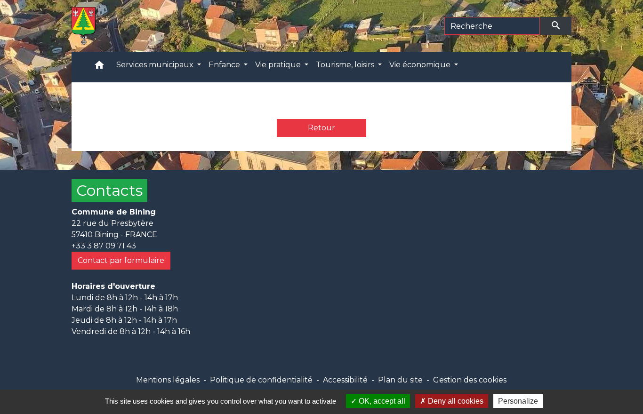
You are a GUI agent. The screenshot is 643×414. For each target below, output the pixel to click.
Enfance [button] (225, 64)
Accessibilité (345, 379)
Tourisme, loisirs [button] (346, 64)
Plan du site (400, 379)
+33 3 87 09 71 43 (104, 245)
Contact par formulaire (121, 260)
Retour (321, 127)
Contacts (109, 190)
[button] (99, 67)
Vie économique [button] (420, 64)
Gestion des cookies (469, 379)
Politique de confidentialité (261, 379)
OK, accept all (381, 401)
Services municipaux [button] (155, 64)
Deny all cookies (454, 401)
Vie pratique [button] (279, 64)
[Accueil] (84, 26)
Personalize (518, 401)
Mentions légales (168, 379)
